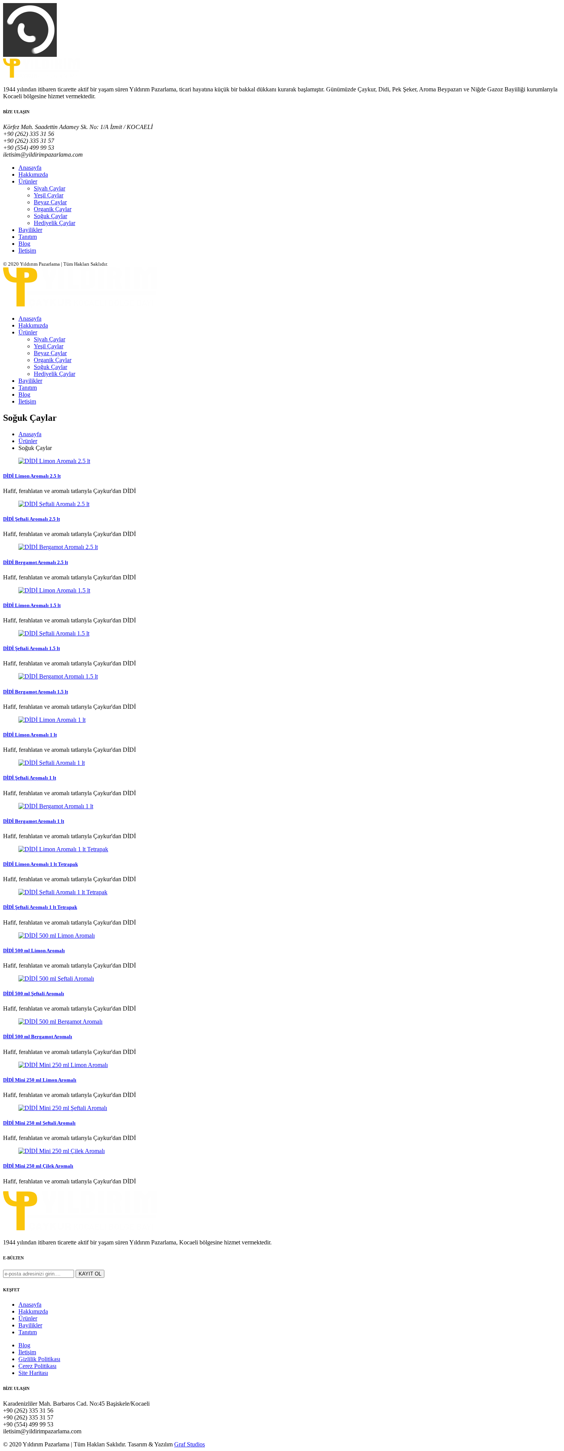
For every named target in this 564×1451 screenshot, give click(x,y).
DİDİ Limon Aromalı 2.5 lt (32, 476)
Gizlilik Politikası (39, 1359)
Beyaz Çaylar (50, 202)
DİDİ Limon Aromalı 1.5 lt (32, 605)
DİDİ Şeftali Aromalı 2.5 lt (31, 519)
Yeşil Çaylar (48, 195)
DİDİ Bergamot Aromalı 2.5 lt (35, 562)
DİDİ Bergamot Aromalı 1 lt (33, 821)
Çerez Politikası (37, 1366)
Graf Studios (189, 1444)
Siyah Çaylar (49, 188)
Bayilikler (30, 230)
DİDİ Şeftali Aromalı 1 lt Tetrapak (40, 907)
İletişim (27, 250)
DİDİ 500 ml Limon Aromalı (34, 950)
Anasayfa (29, 167)
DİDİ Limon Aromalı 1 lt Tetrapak (40, 864)
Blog (24, 243)
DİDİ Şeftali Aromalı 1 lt (29, 778)
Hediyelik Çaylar (54, 223)
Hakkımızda (33, 174)
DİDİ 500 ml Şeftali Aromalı (33, 993)
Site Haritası (33, 1373)
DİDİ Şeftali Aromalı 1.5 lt (31, 648)
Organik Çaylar (52, 209)
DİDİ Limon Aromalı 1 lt (30, 735)
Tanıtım (27, 236)
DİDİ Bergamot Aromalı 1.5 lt (35, 692)
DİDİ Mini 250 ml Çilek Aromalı (38, 1166)
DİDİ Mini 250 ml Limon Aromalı (39, 1080)
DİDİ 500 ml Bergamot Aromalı (37, 1036)
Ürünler (27, 181)
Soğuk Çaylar (50, 216)
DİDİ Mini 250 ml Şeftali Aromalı (39, 1123)
